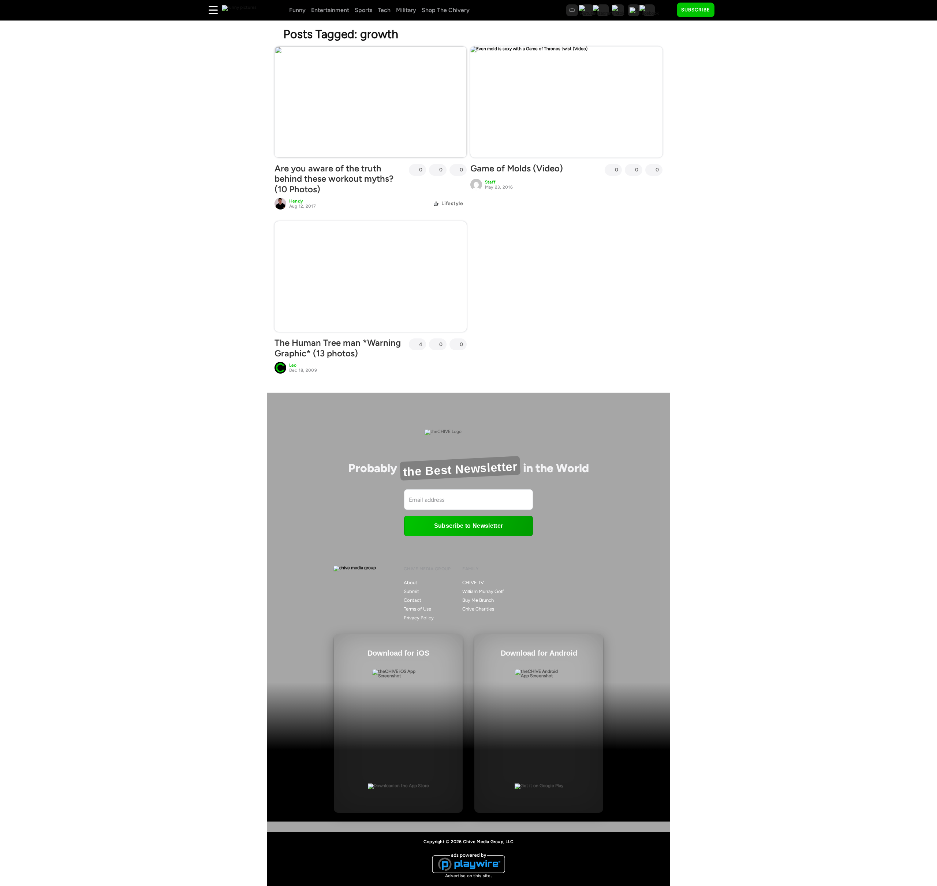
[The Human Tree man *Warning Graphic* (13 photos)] (371, 276)
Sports (363, 10)
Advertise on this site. (468, 875)
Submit (411, 591)
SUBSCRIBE (695, 9)
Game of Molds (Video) (516, 168)
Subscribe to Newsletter (468, 526)
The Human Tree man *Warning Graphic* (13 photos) (338, 348)
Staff (490, 182)
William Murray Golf (483, 591)
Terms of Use (417, 609)
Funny (297, 10)
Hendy (296, 201)
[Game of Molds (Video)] (566, 102)
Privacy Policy (419, 617)
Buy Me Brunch (478, 600)
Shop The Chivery (446, 10)
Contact (412, 600)
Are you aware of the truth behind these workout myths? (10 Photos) (334, 179)
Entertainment (330, 10)
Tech (384, 10)
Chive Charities (478, 609)
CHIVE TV (473, 582)
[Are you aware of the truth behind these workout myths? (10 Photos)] (371, 102)
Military (406, 10)
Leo (293, 365)
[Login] (726, 10)
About (410, 582)
